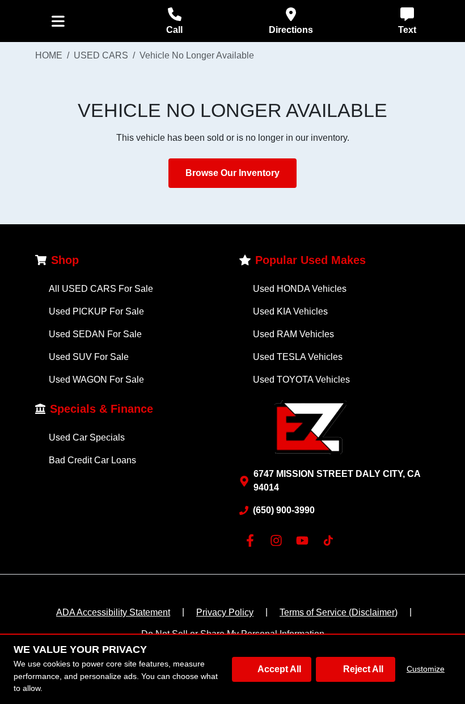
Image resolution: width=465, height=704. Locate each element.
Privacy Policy (224, 612)
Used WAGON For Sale (96, 379)
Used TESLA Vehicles (298, 357)
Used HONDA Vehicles (299, 289)
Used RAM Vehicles (293, 334)
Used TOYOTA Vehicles (301, 379)
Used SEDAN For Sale (95, 334)
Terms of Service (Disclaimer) (339, 612)
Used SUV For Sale (89, 357)
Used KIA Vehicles (290, 311)
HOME (48, 55)
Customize (426, 668)
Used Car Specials (87, 437)
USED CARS (101, 55)
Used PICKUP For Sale (96, 311)
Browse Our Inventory (232, 173)
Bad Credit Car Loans (92, 460)
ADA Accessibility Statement (113, 612)
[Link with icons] (252, 540)
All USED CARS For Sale (101, 289)
